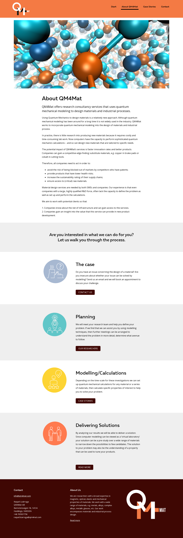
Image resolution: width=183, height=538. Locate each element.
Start (113, 6)
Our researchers (88, 348)
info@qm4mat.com (22, 496)
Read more (84, 467)
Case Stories (149, 6)
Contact (165, 6)
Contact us (85, 292)
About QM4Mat (130, 6)
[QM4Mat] (21, 14)
